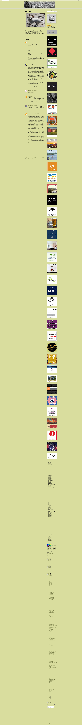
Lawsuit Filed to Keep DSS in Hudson (52, 644)
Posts (49, 706)
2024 (48, 559)
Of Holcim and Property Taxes (52, 652)
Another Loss (50, 584)
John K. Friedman (30, 113)
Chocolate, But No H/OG (51, 646)
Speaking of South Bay (51, 653)
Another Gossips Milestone (52, 609)
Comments (49, 707)
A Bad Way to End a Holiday (52, 680)
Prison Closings (50, 690)
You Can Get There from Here (52, 591)
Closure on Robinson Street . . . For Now (53, 662)
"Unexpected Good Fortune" (52, 640)
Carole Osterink (30, 64)
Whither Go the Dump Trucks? (52, 655)
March (49, 698)
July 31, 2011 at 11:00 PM (36, 64)
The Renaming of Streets (51, 592)
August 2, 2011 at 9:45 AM (35, 113)
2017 (48, 567)
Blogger (49, 723)
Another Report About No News (52, 641)
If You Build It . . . (51, 600)
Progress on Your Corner (51, 678)
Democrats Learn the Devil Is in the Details (53, 626)
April (49, 697)
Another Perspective (51, 586)
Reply (28, 46)
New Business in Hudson (51, 693)
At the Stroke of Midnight (51, 612)
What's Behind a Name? (51, 624)
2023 (48, 560)
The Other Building (51, 639)
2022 (48, 561)
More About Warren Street (52, 618)
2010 (48, 702)
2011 (48, 574)
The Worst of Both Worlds (52, 645)
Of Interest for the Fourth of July (52, 683)
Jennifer (29, 96)
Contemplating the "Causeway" (52, 638)
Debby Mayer (29, 105)
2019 (48, 565)
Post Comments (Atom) (31, 158)
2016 (48, 568)
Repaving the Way (51, 594)
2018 (48, 566)
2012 (48, 573)
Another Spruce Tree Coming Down (52, 605)
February (50, 699)
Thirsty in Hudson (51, 661)
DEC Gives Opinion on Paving (52, 667)
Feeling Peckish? (50, 666)
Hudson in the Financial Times (52, 688)
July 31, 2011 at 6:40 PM (34, 49)
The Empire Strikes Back (51, 601)
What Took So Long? (51, 650)
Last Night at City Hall (51, 654)
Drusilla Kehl (29, 90)
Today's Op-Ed (50, 632)
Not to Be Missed (51, 593)
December (50, 575)
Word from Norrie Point (51, 598)
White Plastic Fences (51, 656)
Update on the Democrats (51, 622)
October (50, 577)
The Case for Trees (51, 611)
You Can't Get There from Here (52, 627)
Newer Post (27, 157)
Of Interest (50, 585)
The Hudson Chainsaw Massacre (52, 616)
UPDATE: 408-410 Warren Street (52, 679)
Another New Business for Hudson (53, 692)
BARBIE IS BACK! (51, 583)
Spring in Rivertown (51, 582)
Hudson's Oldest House (51, 642)
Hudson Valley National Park (52, 665)
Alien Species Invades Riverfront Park (52, 615)
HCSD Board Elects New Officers (52, 674)
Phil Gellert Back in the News (52, 617)
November (50, 576)
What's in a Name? (51, 623)
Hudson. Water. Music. (51, 682)
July (49, 581)
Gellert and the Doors (51, 668)
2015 (48, 569)
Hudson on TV (50, 630)
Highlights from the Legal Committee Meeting (51, 597)
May (49, 696)
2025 (48, 558)
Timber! (49, 636)
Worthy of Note (50, 681)
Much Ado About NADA (51, 595)
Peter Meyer (29, 41)
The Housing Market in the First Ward (52, 673)
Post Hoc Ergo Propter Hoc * (52, 587)
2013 (48, 572)
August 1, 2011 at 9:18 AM (34, 90)
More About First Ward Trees (52, 631)
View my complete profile (50, 553)
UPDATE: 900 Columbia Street (52, 684)
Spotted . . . (50, 637)
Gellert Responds (50, 670)
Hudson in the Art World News (52, 651)
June (49, 695)
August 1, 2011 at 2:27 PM (33, 96)
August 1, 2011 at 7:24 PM (34, 105)
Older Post (43, 157)
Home (35, 157)
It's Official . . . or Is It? (51, 610)
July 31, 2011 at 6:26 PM (33, 41)
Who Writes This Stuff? (51, 689)
